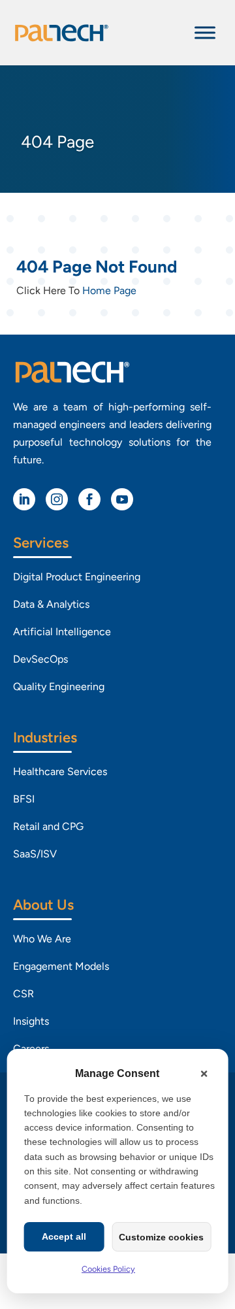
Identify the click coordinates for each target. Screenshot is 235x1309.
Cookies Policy (108, 1269)
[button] (203, 1074)
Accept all (64, 1236)
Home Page (109, 290)
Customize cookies (161, 1237)
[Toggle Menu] (205, 32)
